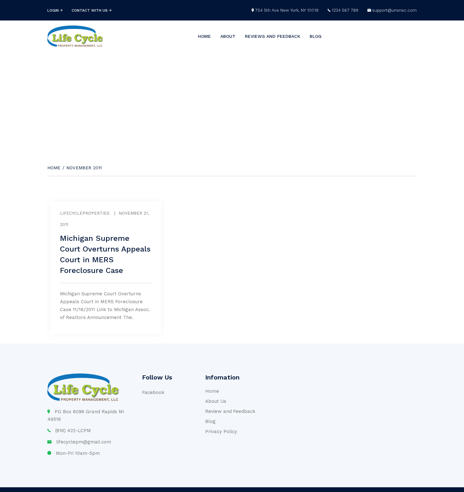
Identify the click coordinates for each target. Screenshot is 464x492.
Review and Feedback (230, 411)
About (227, 36)
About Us (215, 401)
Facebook (153, 392)
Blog (316, 36)
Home (204, 36)
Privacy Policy (221, 431)
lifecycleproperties (85, 213)
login (53, 10)
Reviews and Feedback (272, 36)
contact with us (90, 10)
